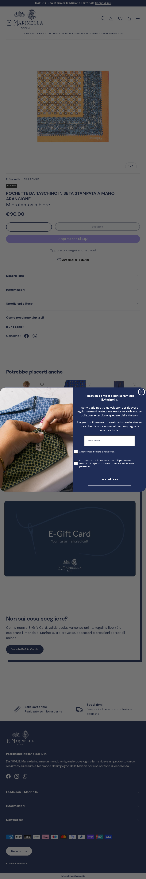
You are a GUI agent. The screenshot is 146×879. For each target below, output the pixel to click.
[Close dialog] (142, 392)
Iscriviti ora (109, 479)
